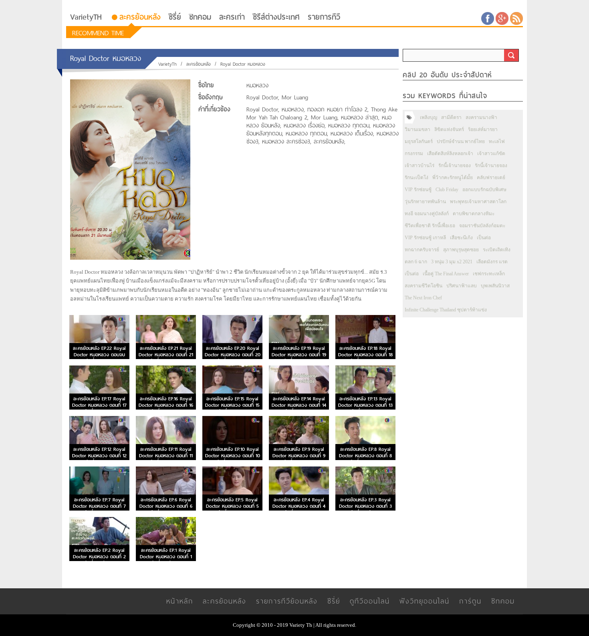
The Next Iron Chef (423, 298)
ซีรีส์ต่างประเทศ (276, 17)
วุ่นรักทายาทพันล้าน (425, 201)
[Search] (511, 55)
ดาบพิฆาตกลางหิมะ (473, 213)
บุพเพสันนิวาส (495, 286)
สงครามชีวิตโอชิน (423, 286)
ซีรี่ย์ (175, 17)
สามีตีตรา (451, 117)
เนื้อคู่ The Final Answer (446, 274)
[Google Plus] (502, 17)
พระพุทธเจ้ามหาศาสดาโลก (478, 201)
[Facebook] (487, 17)
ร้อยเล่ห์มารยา (483, 129)
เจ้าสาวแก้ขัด (491, 153)
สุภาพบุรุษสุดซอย (461, 249)
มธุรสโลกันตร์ (419, 141)
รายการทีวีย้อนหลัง (287, 601)
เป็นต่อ (484, 237)
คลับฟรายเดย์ (491, 177)
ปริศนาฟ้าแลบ (461, 286)
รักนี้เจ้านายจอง (454, 165)
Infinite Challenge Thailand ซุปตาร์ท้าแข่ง (446, 310)
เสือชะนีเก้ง (461, 237)
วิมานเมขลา (417, 129)
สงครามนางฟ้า (481, 117)
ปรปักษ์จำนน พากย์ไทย (461, 141)
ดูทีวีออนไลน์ (370, 601)
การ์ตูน (470, 601)
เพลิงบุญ (428, 117)
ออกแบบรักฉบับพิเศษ (484, 189)
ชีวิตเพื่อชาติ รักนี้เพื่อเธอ (430, 225)
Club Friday (447, 189)
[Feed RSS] (516, 17)
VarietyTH (86, 17)
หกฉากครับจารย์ (422, 249)
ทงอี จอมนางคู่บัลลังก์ (427, 213)
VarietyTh (167, 64)
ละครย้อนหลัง (140, 17)
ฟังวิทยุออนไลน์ (424, 601)
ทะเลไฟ (497, 141)
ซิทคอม (200, 17)
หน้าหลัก (179, 601)
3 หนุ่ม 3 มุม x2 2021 (451, 261)
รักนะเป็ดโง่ (416, 177)
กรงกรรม (414, 153)
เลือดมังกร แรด (492, 261)
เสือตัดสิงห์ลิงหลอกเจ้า (450, 153)
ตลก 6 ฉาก (416, 261)
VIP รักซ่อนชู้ (418, 189)
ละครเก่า (232, 17)
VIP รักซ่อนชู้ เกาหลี (425, 237)
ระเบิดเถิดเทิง (496, 249)
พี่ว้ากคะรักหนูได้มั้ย (452, 177)
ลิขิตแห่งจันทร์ (449, 129)
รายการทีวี (324, 17)
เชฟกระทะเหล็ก (489, 274)
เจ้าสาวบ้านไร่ (419, 165)
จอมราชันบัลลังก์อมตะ (482, 225)
